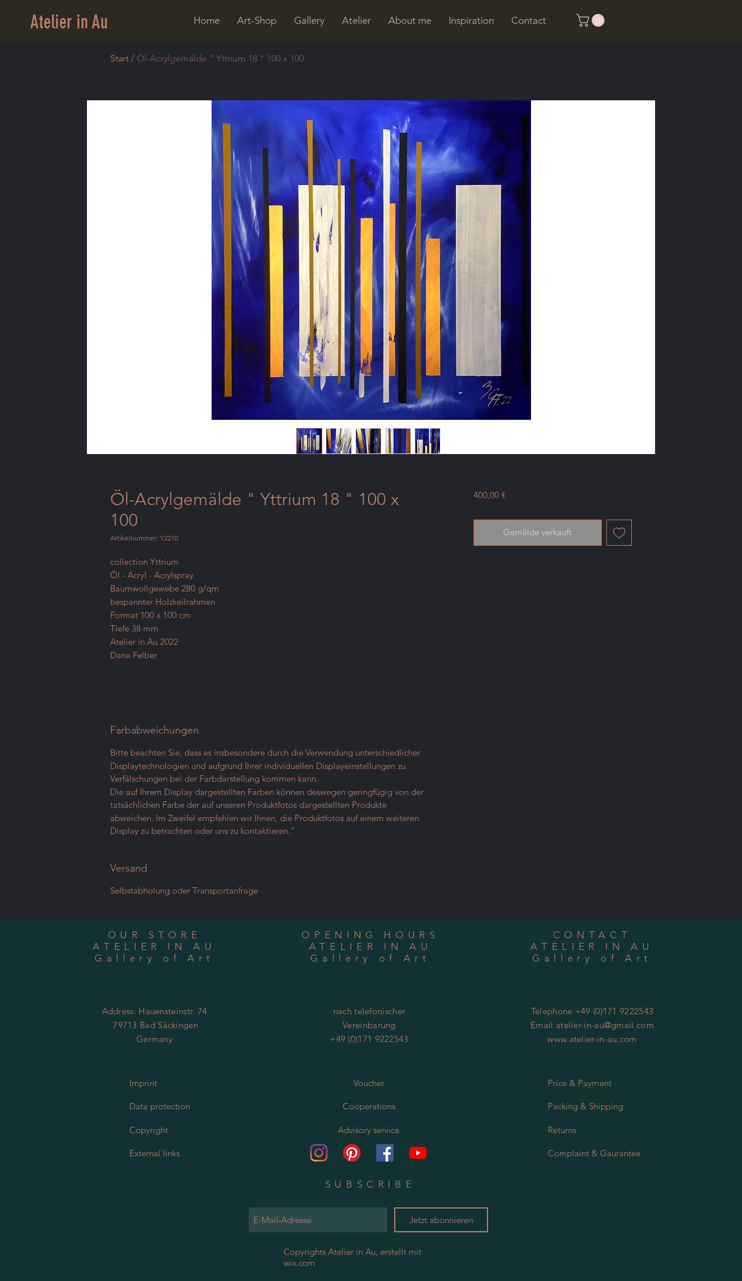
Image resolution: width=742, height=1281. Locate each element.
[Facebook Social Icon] (385, 1153)
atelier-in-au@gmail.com (605, 1024)
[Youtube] (418, 1153)
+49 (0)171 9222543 (369, 1038)
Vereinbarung (369, 1024)
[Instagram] (319, 1153)
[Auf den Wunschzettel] (619, 533)
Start (119, 58)
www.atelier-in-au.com (591, 1038)
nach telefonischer (369, 1011)
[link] (592, 20)
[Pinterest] (352, 1153)
